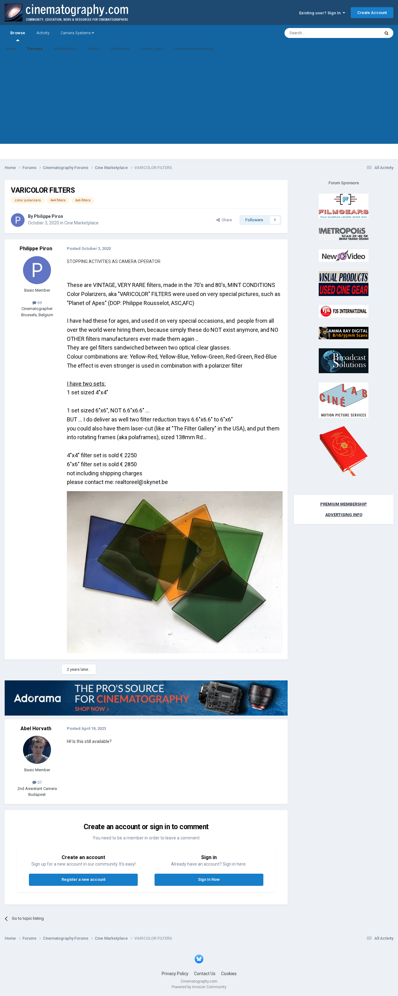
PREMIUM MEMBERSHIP (343, 504)
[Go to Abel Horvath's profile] (37, 750)
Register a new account (83, 879)
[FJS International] (343, 311)
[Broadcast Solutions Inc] (343, 360)
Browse (17, 33)
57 (39, 782)
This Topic (362, 33)
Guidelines (119, 48)
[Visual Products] (343, 283)
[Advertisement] (199, 100)
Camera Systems (76, 33)
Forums (35, 48)
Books (93, 48)
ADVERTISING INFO (343, 514)
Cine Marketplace (81, 222)
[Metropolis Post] (343, 233)
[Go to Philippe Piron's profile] (18, 220)
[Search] (386, 33)
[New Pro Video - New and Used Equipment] (343, 255)
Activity (42, 33)
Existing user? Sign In (321, 13)
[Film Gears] (343, 206)
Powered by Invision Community (199, 987)
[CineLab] (343, 399)
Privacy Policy (175, 973)
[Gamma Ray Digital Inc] (343, 332)
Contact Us (204, 973)
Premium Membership (194, 48)
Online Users (152, 48)
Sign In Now (209, 879)
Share (226, 220)
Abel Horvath (36, 728)
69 (39, 302)
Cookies (229, 973)
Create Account (372, 12)
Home (11, 48)
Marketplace (65, 48)
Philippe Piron (48, 216)
